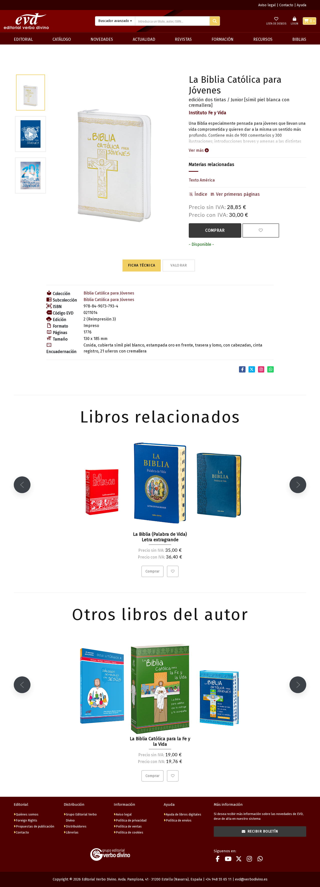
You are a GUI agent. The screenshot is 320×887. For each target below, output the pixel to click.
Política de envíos (179, 820)
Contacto (286, 5)
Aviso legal (267, 5)
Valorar (179, 265)
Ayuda (301, 5)
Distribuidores (76, 826)
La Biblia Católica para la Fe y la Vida (160, 741)
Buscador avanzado (113, 21)
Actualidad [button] (144, 39)
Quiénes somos (27, 814)
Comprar (215, 230)
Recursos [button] (262, 39)
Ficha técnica (141, 265)
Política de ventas (129, 826)
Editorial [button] (23, 39)
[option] (114, 148)
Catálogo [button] (61, 39)
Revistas (183, 39)
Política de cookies (129, 832)
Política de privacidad (131, 820)
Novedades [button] (101, 39)
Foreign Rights (26, 820)
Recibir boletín (263, 831)
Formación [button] (223, 39)
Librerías (72, 832)
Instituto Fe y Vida (207, 113)
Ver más (197, 150)
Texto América (202, 180)
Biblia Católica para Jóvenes (109, 293)
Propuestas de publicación (35, 826)
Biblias (299, 39)
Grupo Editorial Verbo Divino (81, 817)
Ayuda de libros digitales (183, 814)
